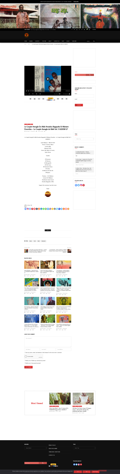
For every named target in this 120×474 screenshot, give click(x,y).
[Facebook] (72, 29)
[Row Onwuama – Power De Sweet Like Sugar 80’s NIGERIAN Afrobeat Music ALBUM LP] (31, 301)
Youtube (94, 29)
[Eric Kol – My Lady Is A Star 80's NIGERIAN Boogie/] (60, 24)
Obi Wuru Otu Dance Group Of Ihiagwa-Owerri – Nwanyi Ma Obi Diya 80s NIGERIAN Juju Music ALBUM (81, 410)
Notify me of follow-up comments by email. (35, 360)
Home (25, 41)
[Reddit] (39, 209)
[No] (102, 470)
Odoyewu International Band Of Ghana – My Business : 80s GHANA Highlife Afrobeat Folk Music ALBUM (47, 325)
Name (76, 93)
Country (37, 41)
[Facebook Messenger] (48, 209)
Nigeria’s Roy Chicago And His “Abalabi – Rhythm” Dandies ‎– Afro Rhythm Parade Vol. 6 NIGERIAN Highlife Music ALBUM (63, 289)
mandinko (43, 241)
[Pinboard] (59, 209)
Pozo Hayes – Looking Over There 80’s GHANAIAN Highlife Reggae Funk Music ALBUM (84, 161)
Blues (31, 241)
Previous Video (27, 247)
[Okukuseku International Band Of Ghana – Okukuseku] (20, 24)
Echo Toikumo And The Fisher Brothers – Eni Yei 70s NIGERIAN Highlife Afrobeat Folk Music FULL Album (31, 289)
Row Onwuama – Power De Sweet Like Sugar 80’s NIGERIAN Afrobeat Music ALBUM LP (31, 308)
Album (29, 44)
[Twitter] (74, 29)
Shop (63, 41)
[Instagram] (79, 29)
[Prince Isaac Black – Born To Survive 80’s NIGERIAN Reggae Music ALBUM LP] (60, 399)
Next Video (69, 247)
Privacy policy (95, 471)
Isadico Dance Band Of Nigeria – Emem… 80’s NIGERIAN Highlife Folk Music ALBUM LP (47, 271)
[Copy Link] (53, 209)
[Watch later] (82, 29)
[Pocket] (66, 209)
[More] (68, 209)
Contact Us (56, 41)
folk (34, 241)
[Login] (89, 29)
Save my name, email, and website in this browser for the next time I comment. (44, 352)
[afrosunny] (26, 35)
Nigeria (57, 406)
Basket (68, 41)
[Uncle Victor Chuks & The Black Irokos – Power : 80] (100, 24)
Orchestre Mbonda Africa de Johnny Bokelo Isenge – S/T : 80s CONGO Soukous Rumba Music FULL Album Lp (31, 325)
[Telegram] (61, 209)
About (50, 41)
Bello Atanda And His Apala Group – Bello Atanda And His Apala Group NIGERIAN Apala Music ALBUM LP (43, 29)
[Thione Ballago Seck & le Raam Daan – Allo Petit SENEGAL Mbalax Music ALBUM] (47, 301)
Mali (32, 124)
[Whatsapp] (43, 209)
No (86, 471)
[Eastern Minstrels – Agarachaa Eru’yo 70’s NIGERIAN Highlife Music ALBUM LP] (31, 265)
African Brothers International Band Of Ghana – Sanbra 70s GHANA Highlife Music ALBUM (63, 325)
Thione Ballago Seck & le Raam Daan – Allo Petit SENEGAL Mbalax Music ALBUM (47, 308)
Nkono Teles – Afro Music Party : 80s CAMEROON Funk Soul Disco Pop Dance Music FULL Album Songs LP (84, 170)
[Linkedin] (41, 209)
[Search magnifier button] (90, 75)
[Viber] (50, 209)
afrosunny (27, 131)
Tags (76, 134)
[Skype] (57, 209)
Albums (31, 41)
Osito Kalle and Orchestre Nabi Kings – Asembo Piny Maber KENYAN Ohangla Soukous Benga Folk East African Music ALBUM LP (38, 251)
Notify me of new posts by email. (33, 363)
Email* (76, 99)
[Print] (64, 209)
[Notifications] (84, 29)
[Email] (46, 209)
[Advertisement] (73, 35)
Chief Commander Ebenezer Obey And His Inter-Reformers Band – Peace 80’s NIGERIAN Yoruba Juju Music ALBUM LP (47, 289)
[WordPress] (55, 209)
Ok (77, 471)
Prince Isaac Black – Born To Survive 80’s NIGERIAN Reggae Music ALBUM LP (58, 409)
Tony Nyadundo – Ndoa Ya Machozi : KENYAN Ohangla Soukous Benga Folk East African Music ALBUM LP (58, 251)
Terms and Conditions (54, 451)
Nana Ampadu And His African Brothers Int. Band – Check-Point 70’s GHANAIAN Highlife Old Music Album (63, 308)
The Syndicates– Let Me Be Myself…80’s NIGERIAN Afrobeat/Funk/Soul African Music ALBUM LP (63, 271)
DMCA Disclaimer (53, 448)
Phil (76, 155)
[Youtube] (77, 29)
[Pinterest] (32, 209)
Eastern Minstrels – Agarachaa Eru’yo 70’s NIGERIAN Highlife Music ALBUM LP (31, 271)
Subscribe (76, 1)
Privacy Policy (52, 445)
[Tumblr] (37, 209)
